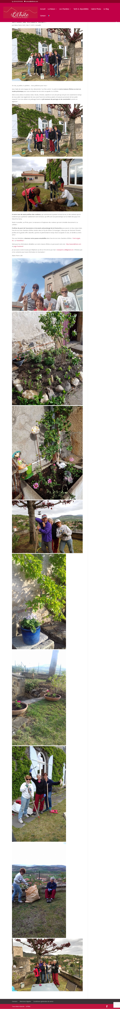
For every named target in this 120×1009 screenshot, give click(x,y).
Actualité (38, 25)
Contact (43, 16)
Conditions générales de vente (43, 1001)
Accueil (42, 9)
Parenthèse (19, 240)
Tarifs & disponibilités (81, 9)
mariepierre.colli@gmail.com (65, 250)
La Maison (51, 9)
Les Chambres (64, 9)
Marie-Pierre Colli (19, 25)
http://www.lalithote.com (73, 244)
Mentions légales (25, 1001)
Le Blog (106, 9)
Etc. (13, 240)
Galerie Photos (96, 9)
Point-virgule (76, 238)
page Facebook (18, 246)
